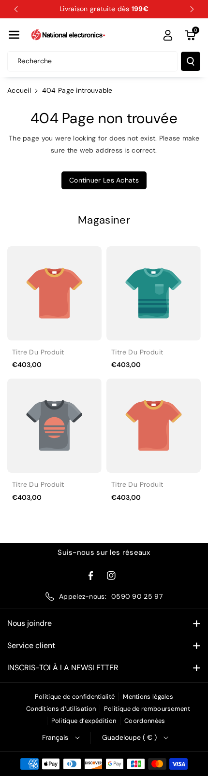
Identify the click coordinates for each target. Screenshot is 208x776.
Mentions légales (148, 696)
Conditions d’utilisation (61, 709)
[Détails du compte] (167, 35)
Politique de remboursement (147, 709)
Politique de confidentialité (75, 696)
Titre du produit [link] (38, 352)
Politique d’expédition (84, 721)
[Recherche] (190, 61)
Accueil (19, 90)
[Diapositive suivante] (192, 9)
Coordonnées (144, 721)
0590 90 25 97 (137, 596)
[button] (14, 34)
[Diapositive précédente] (16, 9)
